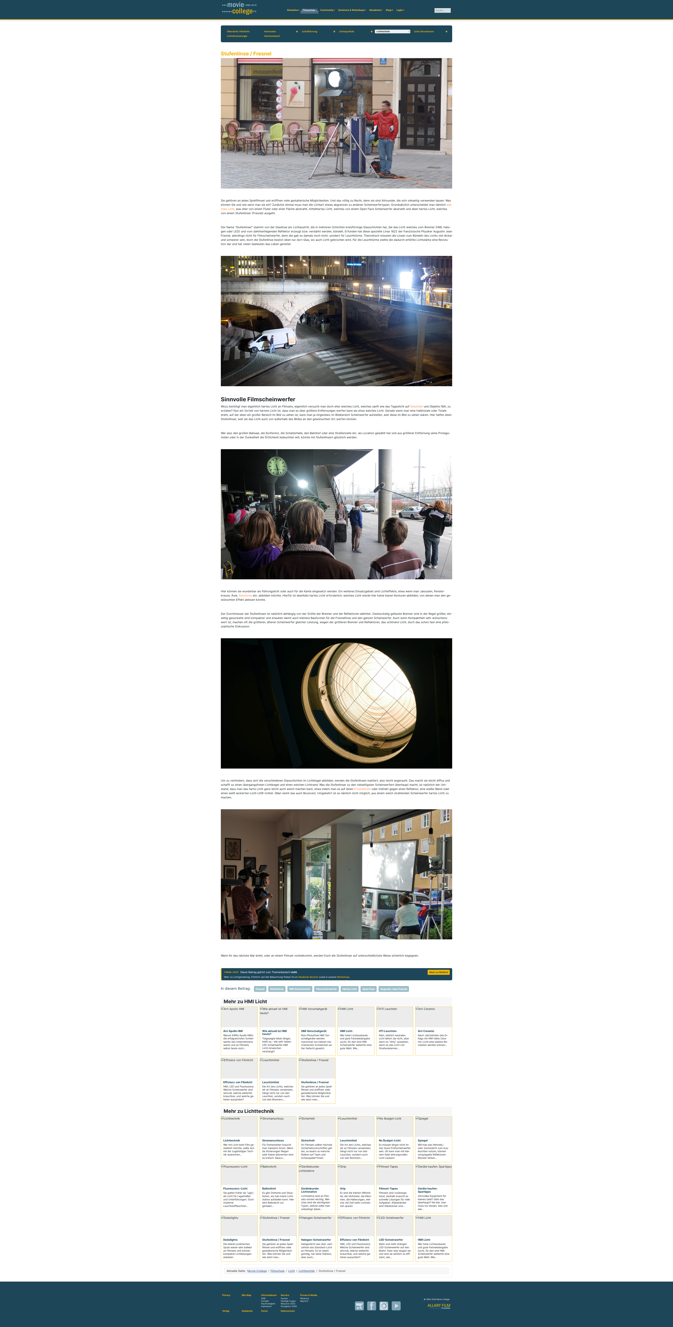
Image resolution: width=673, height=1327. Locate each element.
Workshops (343, 977)
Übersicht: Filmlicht (238, 31)
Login (399, 10)
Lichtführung (309, 31)
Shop (389, 10)
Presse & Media (308, 1295)
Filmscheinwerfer (326, 988)
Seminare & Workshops (351, 10)
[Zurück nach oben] (668, 1322)
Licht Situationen (424, 31)
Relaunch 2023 (288, 1304)
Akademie (375, 10)
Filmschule (309, 10)
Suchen (284, 1298)
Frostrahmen (363, 789)
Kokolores (246, 595)
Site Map (246, 1295)
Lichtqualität (346, 31)
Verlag (225, 1311)
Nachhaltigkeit (268, 1304)
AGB (263, 1298)
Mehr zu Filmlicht (438, 972)
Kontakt (265, 1301)
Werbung (304, 1298)
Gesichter (417, 406)
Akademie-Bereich (308, 977)
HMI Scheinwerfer (300, 988)
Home (264, 1311)
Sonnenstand (272, 36)
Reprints (304, 1301)
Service (285, 1295)
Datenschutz (288, 1311)
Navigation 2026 (289, 1306)
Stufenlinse (277, 988)
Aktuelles (292, 10)
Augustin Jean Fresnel (393, 988)
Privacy (226, 1295)
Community (326, 10)
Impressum (266, 1306)
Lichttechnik (383, 31)
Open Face (368, 988)
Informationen (269, 1295)
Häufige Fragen (288, 1301)
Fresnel (260, 988)
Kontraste (270, 31)
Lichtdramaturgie (237, 36)
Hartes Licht (349, 988)
